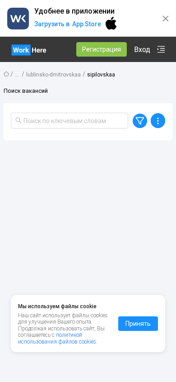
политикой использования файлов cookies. (57, 338)
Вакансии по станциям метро (17, 73)
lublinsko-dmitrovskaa (53, 75)
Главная (6, 74)
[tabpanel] (88, 256)
